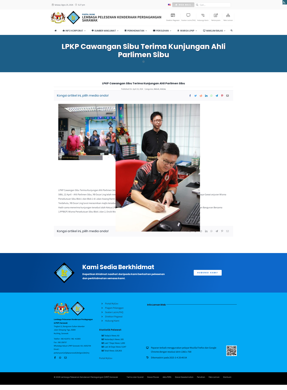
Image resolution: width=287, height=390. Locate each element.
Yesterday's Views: (112, 339)
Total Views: (109, 350)
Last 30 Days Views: (113, 346)
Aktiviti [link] (156, 89)
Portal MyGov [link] (105, 358)
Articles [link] (163, 89)
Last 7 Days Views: (112, 343)
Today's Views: (110, 335)
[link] (285, 2)
